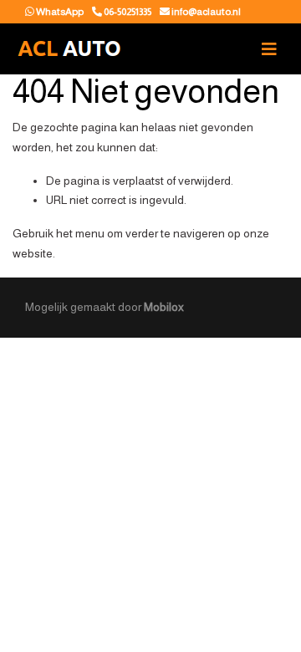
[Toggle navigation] (269, 49)
